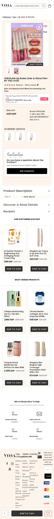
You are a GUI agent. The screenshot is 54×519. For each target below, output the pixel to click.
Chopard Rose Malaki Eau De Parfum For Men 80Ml (14, 365)
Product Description (17, 191)
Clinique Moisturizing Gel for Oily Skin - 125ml (13, 313)
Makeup (7, 17)
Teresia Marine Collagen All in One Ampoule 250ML (39, 313)
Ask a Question (27, 171)
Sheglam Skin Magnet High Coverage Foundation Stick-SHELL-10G (38, 367)
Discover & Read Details (20, 205)
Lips (14, 17)
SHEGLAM (40, 111)
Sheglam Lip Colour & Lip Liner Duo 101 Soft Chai (39, 253)
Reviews (9, 211)
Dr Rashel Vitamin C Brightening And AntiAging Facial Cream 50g (13, 254)
